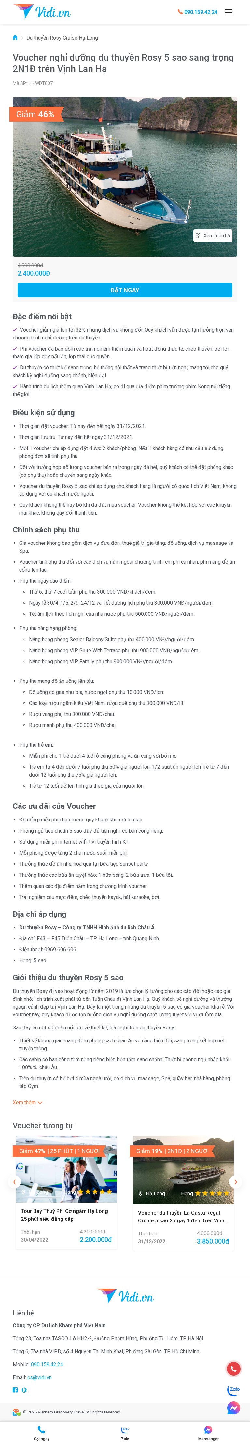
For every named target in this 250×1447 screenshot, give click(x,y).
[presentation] (14, 1181)
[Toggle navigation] (228, 12)
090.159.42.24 (200, 12)
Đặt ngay (125, 290)
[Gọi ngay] (233, 1369)
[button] (125, 1103)
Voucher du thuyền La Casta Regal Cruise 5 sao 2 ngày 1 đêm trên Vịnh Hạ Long (181, 1221)
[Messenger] (233, 1407)
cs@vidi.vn (39, 1377)
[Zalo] (233, 1390)
